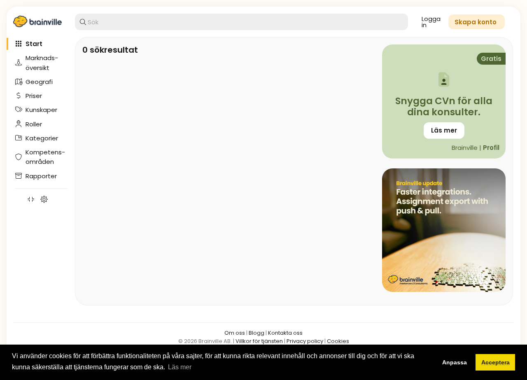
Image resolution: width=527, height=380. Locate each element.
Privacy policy (305, 341)
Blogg (256, 333)
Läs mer (444, 130)
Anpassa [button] (454, 362)
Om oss (234, 333)
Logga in (431, 22)
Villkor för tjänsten (259, 341)
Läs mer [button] (179, 367)
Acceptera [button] (495, 362)
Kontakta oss (285, 333)
